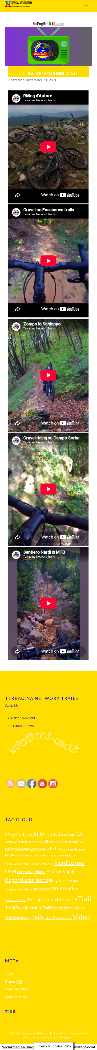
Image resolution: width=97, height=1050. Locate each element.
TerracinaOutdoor (15, 900)
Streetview (41, 889)
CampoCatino (12, 841)
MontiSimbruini (32, 863)
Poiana (39, 871)
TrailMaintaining (17, 918)
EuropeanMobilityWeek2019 (27, 849)
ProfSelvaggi (60, 871)
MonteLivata (67, 855)
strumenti (61, 888)
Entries (13, 981)
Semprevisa (12, 889)
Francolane (66, 849)
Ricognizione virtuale (64, 881)
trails (37, 916)
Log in (9, 974)
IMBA (9, 855)
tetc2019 (67, 899)
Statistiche (26, 889)
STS (76, 889)
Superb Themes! (60, 1037)
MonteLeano (51, 855)
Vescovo (67, 918)
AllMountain (48, 834)
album (25, 834)
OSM (10, 871)
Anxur (69, 834)
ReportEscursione (26, 879)
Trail (84, 898)
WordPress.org (16, 997)
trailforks (78, 908)
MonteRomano (13, 863)
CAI (79, 834)
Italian (58, 23)
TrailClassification (23, 907)
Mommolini (21, 855)
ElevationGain (76, 841)
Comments (16, 989)
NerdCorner (69, 862)
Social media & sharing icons (24, 1047)
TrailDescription (56, 907)
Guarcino (79, 849)
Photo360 (24, 872)
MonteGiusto (36, 855)
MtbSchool (48, 863)
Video (81, 916)
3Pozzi (11, 834)
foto (54, 848)
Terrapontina (41, 899)
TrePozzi (53, 917)
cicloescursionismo (32, 841)
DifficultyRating (55, 841)
